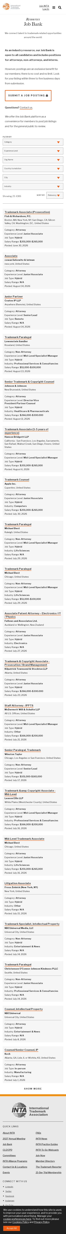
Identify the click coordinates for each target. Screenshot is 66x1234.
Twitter (8, 1191)
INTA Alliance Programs (15, 1161)
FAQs (38, 1133)
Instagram (9, 1200)
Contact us (26, 107)
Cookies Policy (20, 1222)
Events (6, 1172)
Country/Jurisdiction (12, 168)
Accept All (12, 1228)
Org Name (8, 160)
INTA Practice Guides (47, 1144)
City (6, 177)
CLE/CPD (7, 1150)
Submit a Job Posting (26, 95)
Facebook (9, 1196)
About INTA (9, 1133)
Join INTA (44, 6)
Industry (7, 186)
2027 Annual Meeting (14, 1138)
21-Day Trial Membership (48, 1172)
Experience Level (11, 151)
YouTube (9, 1205)
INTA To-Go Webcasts (47, 1150)
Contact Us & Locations (15, 1167)
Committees (9, 1155)
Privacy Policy (41, 1222)
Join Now (40, 1155)
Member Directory (45, 1161)
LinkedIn (9, 1187)
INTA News (41, 1138)
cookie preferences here (17, 1219)
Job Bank (7, 1144)
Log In (46, 9)
